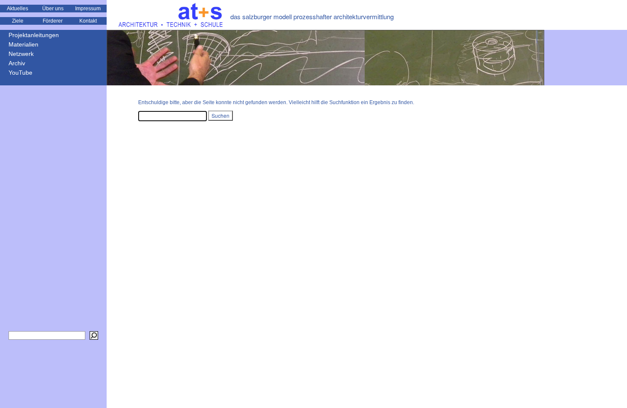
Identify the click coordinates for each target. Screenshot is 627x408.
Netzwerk (21, 53)
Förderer (53, 21)
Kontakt (88, 21)
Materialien (23, 44)
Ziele (17, 21)
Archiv (17, 63)
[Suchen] (94, 335)
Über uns (53, 9)
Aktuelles (17, 9)
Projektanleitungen (34, 35)
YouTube (20, 72)
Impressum (88, 9)
